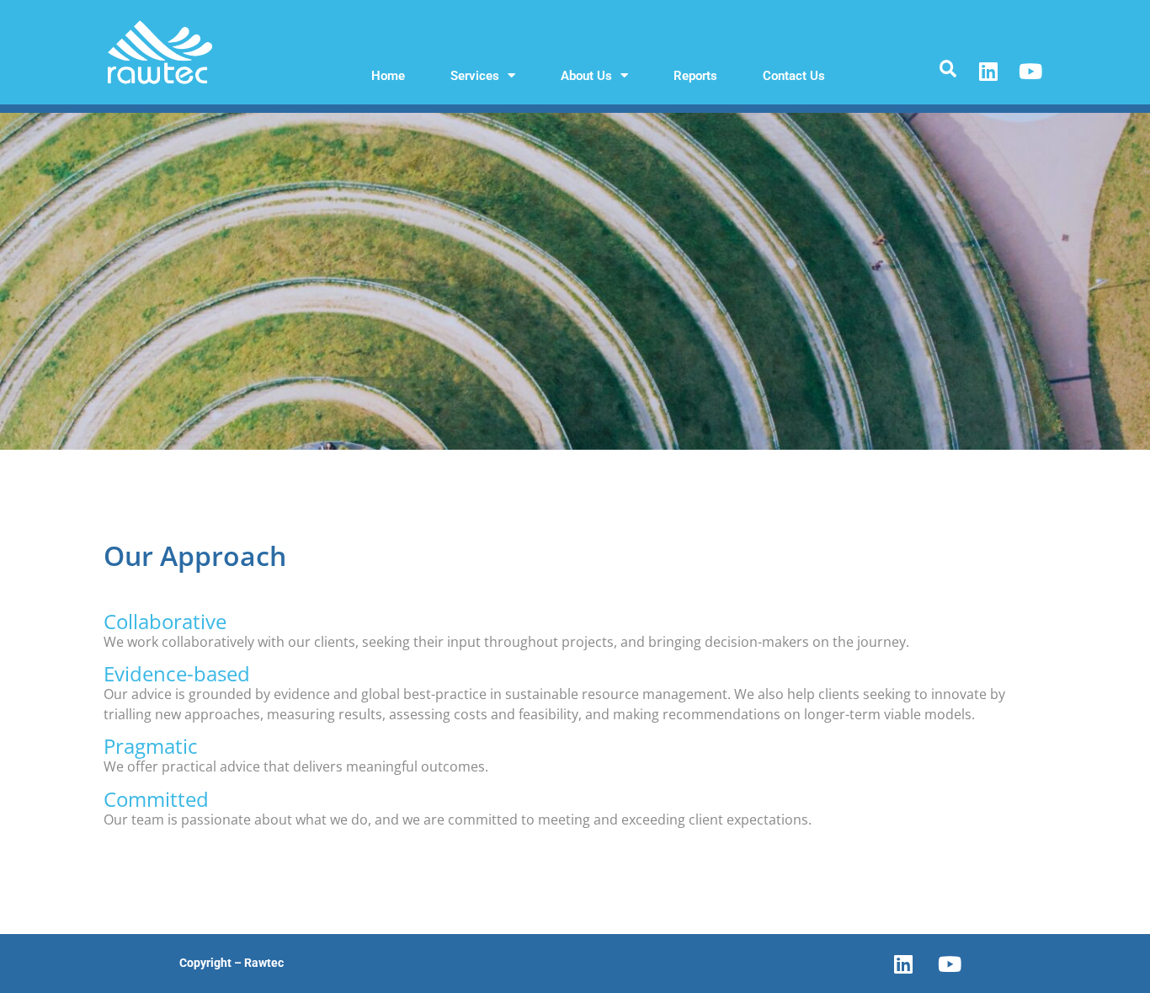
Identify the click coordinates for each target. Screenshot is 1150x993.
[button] (947, 69)
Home (388, 75)
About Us (586, 75)
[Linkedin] (988, 72)
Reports (695, 75)
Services (474, 75)
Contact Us (794, 75)
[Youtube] (1030, 72)
